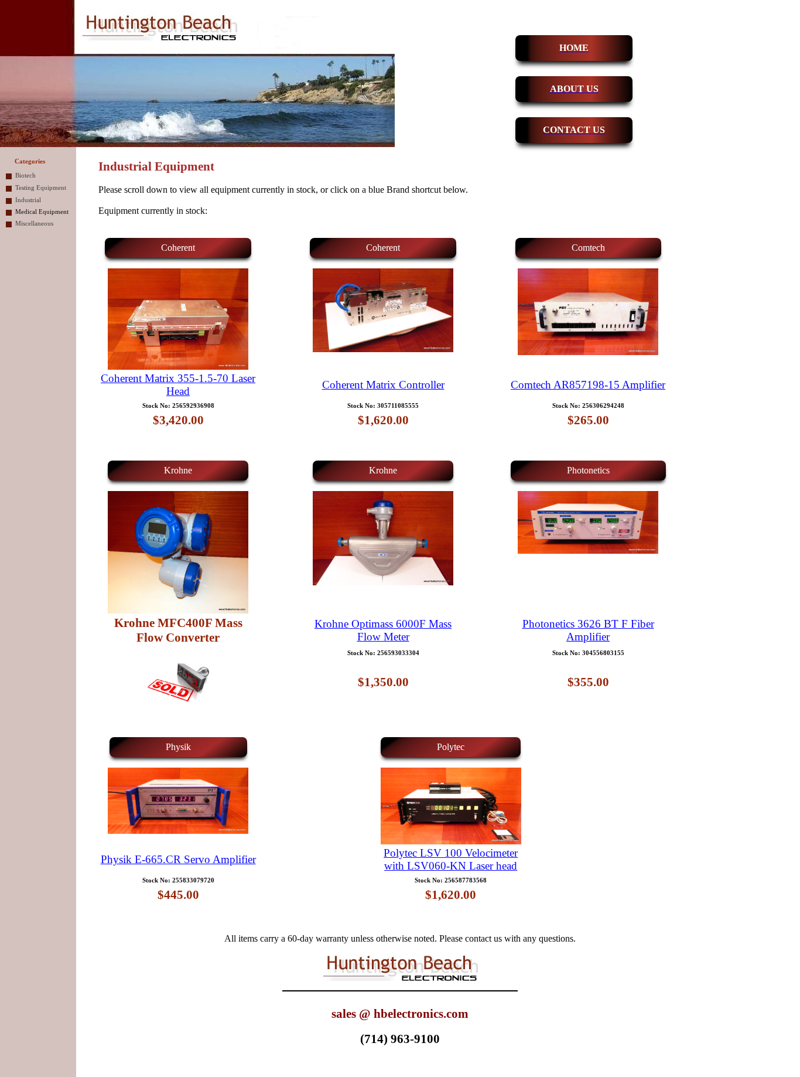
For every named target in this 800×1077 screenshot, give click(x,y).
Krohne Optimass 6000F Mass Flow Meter (383, 630)
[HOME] (528, 48)
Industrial (28, 200)
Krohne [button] (178, 470)
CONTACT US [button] (574, 130)
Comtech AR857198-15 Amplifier (588, 385)
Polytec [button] (450, 747)
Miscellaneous (34, 223)
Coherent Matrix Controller (383, 385)
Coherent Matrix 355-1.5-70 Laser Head (178, 384)
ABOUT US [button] (574, 89)
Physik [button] (178, 747)
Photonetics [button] (588, 470)
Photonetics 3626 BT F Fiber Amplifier (588, 630)
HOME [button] (574, 48)
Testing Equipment (40, 188)
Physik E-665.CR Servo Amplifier (178, 859)
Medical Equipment (42, 212)
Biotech (25, 175)
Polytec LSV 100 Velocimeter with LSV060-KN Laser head (451, 859)
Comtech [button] (588, 248)
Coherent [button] (178, 248)
